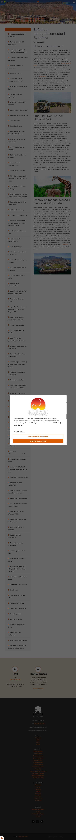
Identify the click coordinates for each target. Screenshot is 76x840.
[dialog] (38, 420)
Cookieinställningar (19, 432)
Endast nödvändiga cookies (38, 436)
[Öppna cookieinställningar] (2, 838)
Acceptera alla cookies (38, 441)
